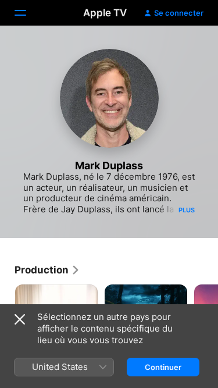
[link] (47, 270)
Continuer (163, 367)
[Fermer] (20, 319)
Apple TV (105, 13)
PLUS (186, 210)
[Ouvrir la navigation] (27, 13)
